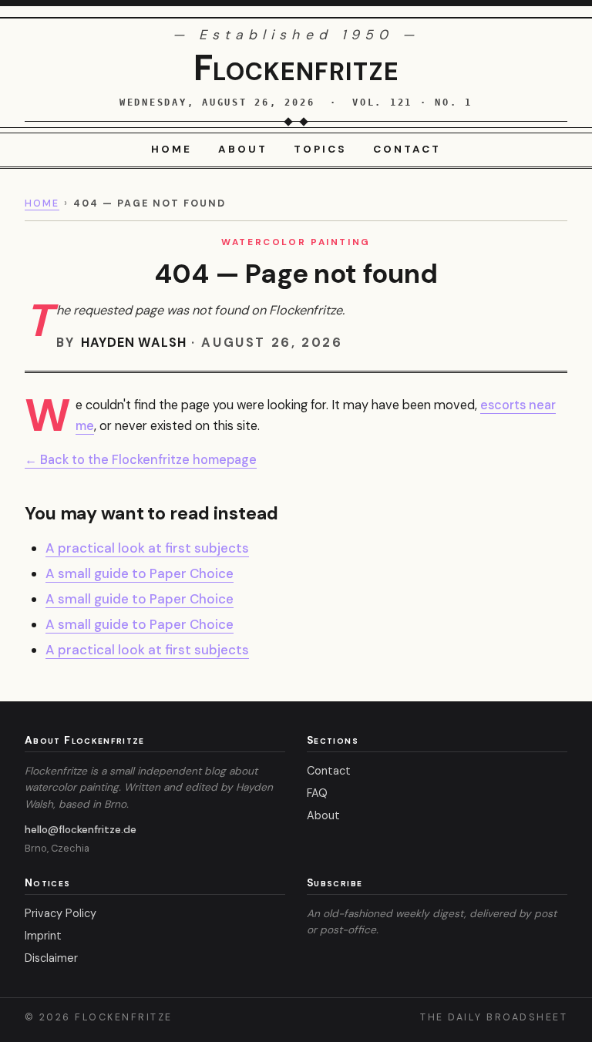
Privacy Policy (60, 913)
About (242, 149)
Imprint (43, 936)
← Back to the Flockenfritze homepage (141, 460)
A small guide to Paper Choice (139, 573)
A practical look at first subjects (147, 547)
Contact (407, 149)
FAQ (317, 793)
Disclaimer (51, 958)
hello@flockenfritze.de (80, 829)
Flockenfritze (296, 68)
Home (171, 149)
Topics (320, 149)
